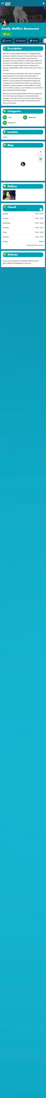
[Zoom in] (40, 151)
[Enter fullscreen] (40, 159)
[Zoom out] (40, 154)
